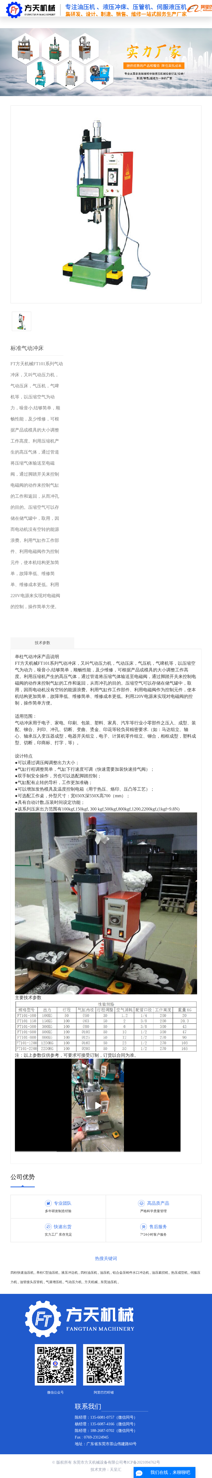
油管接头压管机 (32, 1282)
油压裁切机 (160, 1273)
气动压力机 (74, 1282)
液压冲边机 (70, 1273)
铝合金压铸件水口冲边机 (131, 1273)
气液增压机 (54, 1282)
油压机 (105, 1273)
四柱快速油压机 (22, 1273)
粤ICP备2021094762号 (141, 1462)
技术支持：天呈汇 (106, 1470)
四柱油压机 (89, 1273)
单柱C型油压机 (47, 1273)
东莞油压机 (109, 1282)
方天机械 (91, 1282)
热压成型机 (180, 1273)
